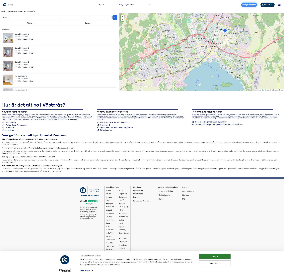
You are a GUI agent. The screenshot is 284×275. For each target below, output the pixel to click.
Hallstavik (109, 204)
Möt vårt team (188, 191)
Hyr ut (101, 5)
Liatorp (121, 220)
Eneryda (109, 197)
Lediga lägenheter (126, 5)
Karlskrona (123, 213)
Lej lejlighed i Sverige (141, 201)
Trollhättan (110, 246)
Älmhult (109, 190)
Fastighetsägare (249, 5)
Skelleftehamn (124, 234)
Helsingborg (123, 207)
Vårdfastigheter (164, 195)
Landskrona (110, 220)
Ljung (108, 223)
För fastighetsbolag (165, 191)
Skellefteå (109, 233)
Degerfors (123, 194)
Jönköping (110, 213)
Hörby (121, 210)
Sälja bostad (138, 194)
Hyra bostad (138, 190)
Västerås (109, 249)
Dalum (108, 194)
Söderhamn (110, 240)
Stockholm (123, 242)
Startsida (185, 195)
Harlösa (122, 204)
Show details (85, 271)
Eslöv (107, 200)
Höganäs (109, 210)
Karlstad (109, 217)
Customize (213, 263)
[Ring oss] (263, 5)
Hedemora (110, 207)
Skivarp (108, 236)
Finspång (122, 200)
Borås (121, 190)
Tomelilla (109, 243)
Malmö (108, 226)
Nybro (121, 226)
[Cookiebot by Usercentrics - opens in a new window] (65, 270)
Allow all (215, 257)
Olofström (110, 230)
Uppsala (122, 248)
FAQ (183, 199)
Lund (121, 223)
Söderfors (123, 239)
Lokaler (160, 199)
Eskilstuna (123, 197)
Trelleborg (123, 245)
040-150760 (268, 5)
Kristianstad (123, 217)
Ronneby (122, 230)
